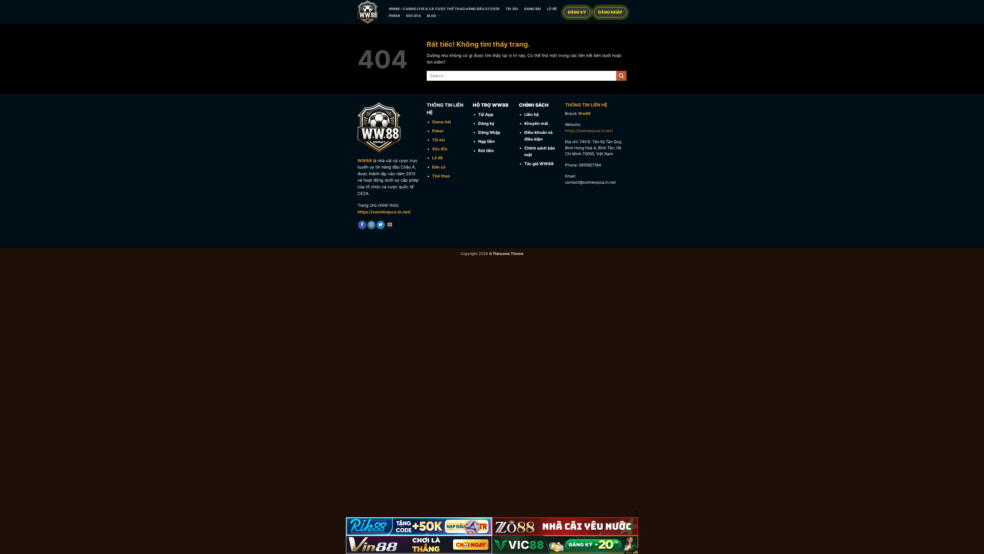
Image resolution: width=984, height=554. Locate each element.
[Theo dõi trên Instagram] (371, 225)
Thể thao (441, 176)
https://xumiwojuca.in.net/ (384, 211)
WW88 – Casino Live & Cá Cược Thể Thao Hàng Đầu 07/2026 (444, 9)
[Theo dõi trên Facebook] (362, 225)
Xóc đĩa (413, 16)
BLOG (431, 16)
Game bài (532, 9)
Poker (394, 16)
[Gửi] (621, 76)
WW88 (364, 160)
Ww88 (584, 113)
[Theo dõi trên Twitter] (380, 225)
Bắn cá (438, 167)
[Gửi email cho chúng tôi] (390, 225)
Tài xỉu (512, 9)
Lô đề (552, 9)
